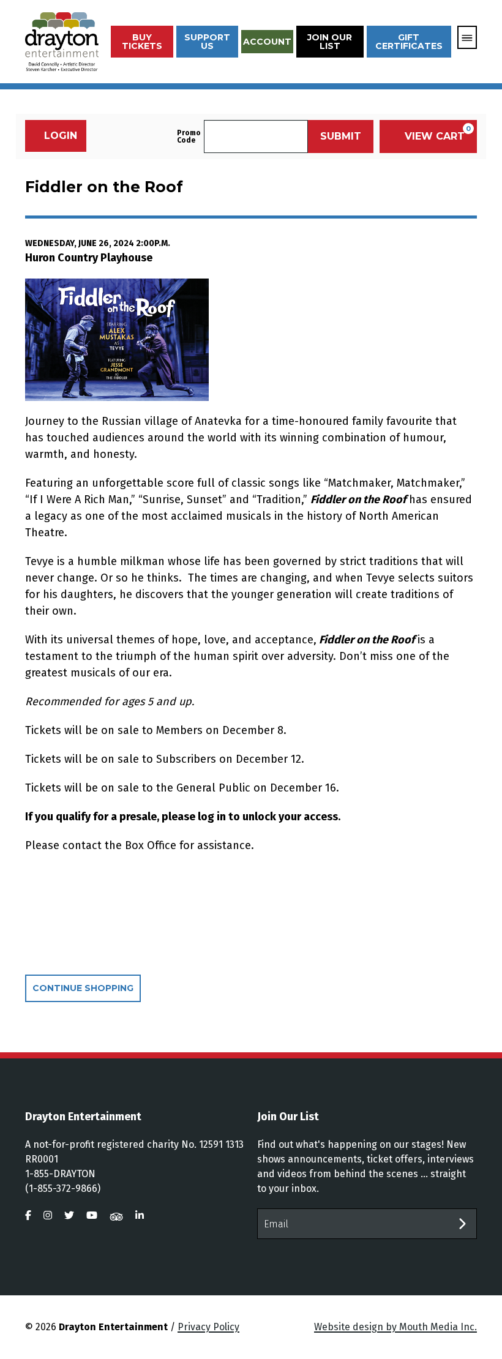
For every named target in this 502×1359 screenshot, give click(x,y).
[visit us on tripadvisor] (116, 1215)
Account (267, 41)
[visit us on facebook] (28, 1215)
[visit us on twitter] (69, 1215)
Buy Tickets (142, 41)
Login (60, 135)
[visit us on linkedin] (139, 1215)
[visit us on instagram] (47, 1215)
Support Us (207, 41)
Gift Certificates (409, 41)
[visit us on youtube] (91, 1215)
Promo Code (189, 136)
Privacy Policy (208, 1327)
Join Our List (329, 41)
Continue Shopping (82, 988)
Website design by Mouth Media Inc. (395, 1327)
